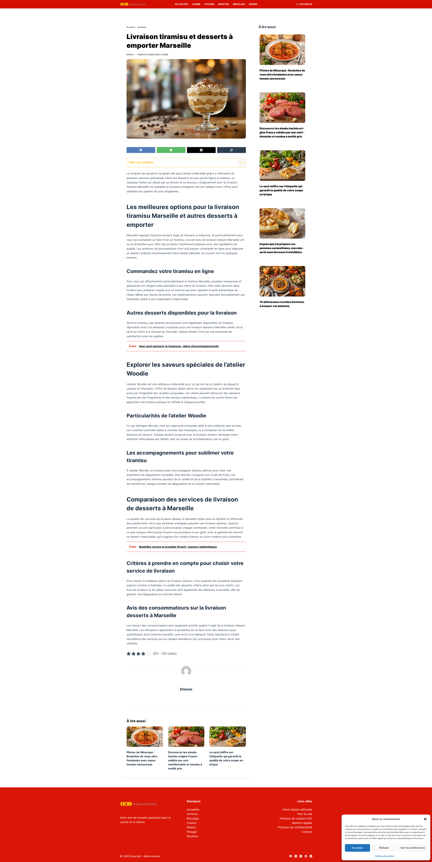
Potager (209, 4)
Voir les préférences (412, 847)
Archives (192, 814)
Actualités (181, 4)
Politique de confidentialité (295, 827)
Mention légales (302, 823)
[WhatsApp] (171, 150)
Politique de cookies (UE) (296, 818)
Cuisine (196, 4)
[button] (425, 819)
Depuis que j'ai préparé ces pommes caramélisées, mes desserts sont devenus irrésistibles (282, 248)
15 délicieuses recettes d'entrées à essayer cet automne (282, 304)
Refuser (384, 847)
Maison (253, 4)
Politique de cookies (384, 856)
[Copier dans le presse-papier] (231, 150)
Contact (307, 831)
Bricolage (239, 4)
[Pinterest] (306, 856)
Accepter (357, 847)
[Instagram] (301, 856)
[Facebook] (141, 150)
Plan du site (304, 814)
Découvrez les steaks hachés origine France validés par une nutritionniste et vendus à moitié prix (185, 760)
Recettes (223, 4)
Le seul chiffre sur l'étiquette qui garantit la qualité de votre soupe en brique (281, 190)
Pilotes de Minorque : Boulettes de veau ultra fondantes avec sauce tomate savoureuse (282, 74)
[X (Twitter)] (201, 150)
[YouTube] (311, 856)
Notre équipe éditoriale (297, 809)
